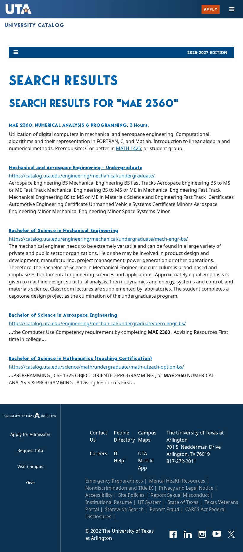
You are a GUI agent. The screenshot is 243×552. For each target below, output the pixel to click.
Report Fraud (164, 509)
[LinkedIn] (187, 534)
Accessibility (98, 495)
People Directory (124, 436)
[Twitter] (231, 534)
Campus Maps (147, 436)
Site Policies (131, 495)
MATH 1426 (128, 148)
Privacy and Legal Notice (186, 488)
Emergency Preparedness (114, 481)
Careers (98, 453)
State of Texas (183, 502)
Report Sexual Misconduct (180, 495)
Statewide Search (124, 509)
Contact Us (98, 436)
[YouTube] (216, 534)
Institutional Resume (108, 502)
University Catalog (34, 25)
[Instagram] (202, 534)
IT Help (119, 457)
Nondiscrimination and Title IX (119, 488)
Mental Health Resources (177, 481)
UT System (150, 502)
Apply (211, 9)
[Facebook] (173, 534)
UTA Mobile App (146, 460)
